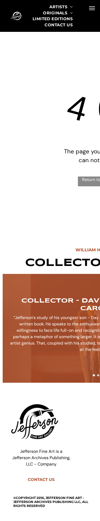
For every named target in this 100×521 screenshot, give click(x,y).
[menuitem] (61, 7)
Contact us (41, 479)
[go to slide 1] (94, 375)
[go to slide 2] (98, 375)
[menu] (92, 8)
